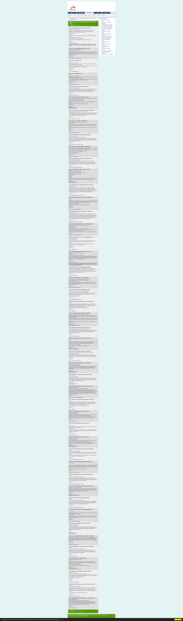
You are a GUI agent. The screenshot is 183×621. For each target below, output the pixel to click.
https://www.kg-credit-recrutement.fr (76, 299)
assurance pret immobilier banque (105, 32)
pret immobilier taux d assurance (107, 25)
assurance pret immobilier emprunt (105, 40)
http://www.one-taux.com (74, 71)
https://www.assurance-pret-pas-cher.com (77, 459)
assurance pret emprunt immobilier (105, 42)
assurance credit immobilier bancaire (80, 44)
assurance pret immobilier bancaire (105, 21)
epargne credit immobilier (77, 45)
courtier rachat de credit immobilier (79, 263)
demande (72, 12)
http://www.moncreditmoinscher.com (76, 209)
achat (98, 12)
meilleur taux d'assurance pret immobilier (106, 34)
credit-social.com (73, 607)
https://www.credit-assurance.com (76, 360)
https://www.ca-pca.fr (74, 434)
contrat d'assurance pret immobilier (105, 47)
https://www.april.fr (73, 108)
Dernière (82, 611)
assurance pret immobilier (106, 38)
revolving (106, 12)
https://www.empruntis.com (75, 544)
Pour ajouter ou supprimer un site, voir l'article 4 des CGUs (78, 615)
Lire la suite (71, 41)
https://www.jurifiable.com (74, 156)
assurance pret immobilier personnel (105, 49)
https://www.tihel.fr (73, 262)
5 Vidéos (74, 25)
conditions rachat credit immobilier (91, 264)
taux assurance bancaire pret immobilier (106, 23)
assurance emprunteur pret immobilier (106, 45)
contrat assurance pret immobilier (107, 54)
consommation (80, 12)
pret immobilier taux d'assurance (107, 24)
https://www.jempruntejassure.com (76, 287)
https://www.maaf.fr (74, 249)
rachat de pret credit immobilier (79, 264)
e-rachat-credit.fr (73, 372)
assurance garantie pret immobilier (105, 53)
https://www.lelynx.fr (74, 182)
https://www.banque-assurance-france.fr (77, 167)
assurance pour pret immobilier (107, 37)
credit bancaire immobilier (86, 45)
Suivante (79, 611)
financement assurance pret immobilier (106, 30)
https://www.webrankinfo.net (75, 132)
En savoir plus (61, 619)
